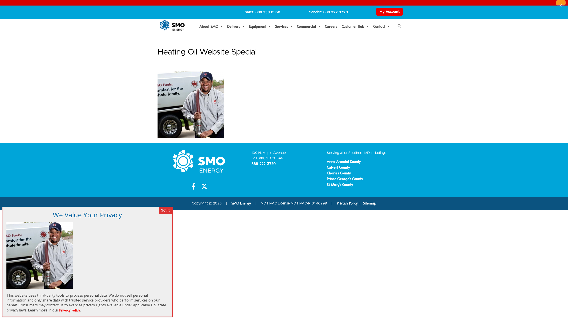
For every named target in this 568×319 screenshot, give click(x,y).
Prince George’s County (345, 178)
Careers (331, 26)
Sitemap (369, 202)
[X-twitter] (204, 186)
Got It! (166, 210)
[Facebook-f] (193, 186)
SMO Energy (241, 202)
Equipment (257, 26)
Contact (379, 26)
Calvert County (338, 167)
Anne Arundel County (344, 161)
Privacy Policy (347, 202)
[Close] (561, 3)
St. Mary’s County (340, 184)
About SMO (208, 26)
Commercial (306, 26)
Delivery (233, 26)
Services (281, 26)
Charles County (339, 172)
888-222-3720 (263, 163)
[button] (399, 26)
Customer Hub (353, 26)
